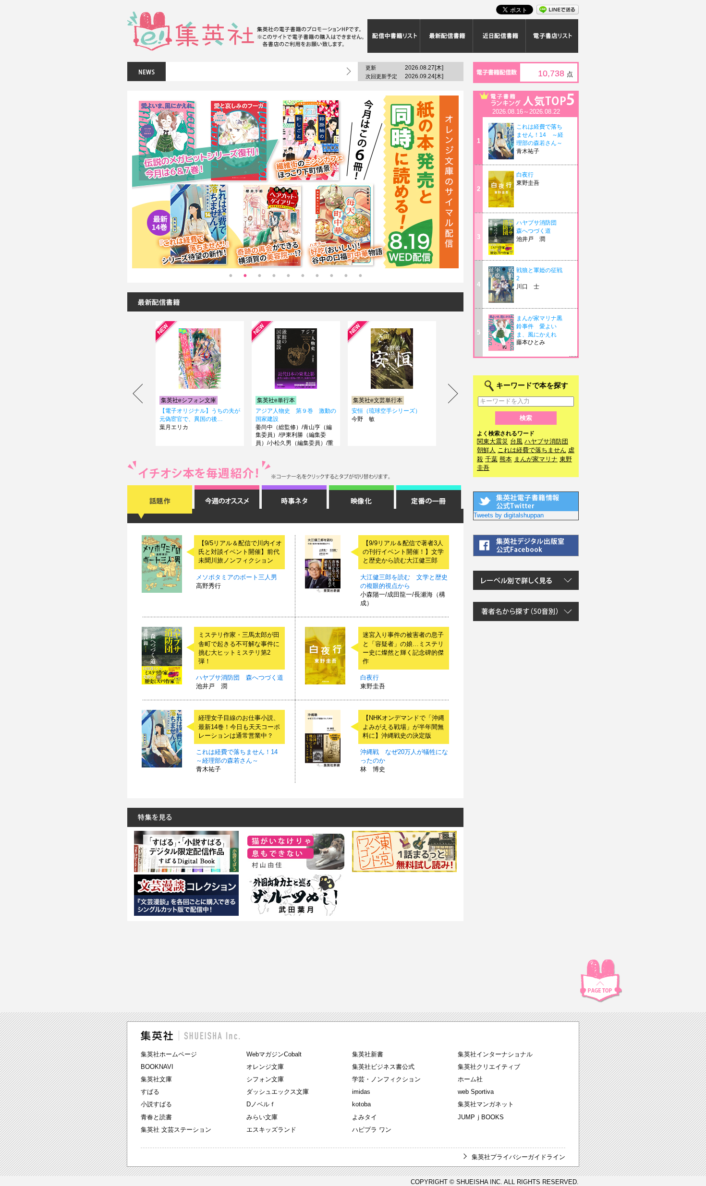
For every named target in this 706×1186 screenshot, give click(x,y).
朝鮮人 (486, 450)
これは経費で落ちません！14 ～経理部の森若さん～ (539, 134)
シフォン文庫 (265, 1079)
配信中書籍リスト (393, 36)
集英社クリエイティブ (489, 1066)
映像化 (361, 502)
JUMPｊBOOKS (481, 1117)
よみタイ (364, 1117)
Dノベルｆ (261, 1104)
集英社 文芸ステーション (176, 1129)
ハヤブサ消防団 (546, 441)
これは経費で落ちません (532, 450)
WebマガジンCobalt (274, 1054)
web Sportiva (476, 1091)
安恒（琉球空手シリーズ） (386, 410)
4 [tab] (274, 275)
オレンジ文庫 (265, 1066)
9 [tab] (346, 275)
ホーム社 (470, 1079)
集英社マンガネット (486, 1104)
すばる (150, 1091)
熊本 (505, 459)
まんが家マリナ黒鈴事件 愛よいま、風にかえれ (539, 326)
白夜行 (369, 677)
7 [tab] (317, 275)
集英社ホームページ (169, 1054)
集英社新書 (367, 1054)
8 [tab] (331, 275)
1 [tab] (230, 275)
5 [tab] (288, 275)
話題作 (159, 502)
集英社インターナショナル (495, 1054)
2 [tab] (245, 275)
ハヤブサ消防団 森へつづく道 (239, 677)
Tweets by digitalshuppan (509, 515)
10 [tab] (360, 275)
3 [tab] (259, 275)
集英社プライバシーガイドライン (518, 1157)
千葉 (491, 459)
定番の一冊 (428, 502)
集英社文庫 (156, 1079)
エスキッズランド (271, 1129)
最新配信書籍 (446, 36)
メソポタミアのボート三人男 (236, 577)
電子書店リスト (552, 36)
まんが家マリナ (536, 459)
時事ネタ (294, 502)
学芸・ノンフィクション (386, 1079)
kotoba (361, 1104)
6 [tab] (302, 275)
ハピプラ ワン (371, 1129)
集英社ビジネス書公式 (383, 1066)
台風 (516, 441)
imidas (361, 1091)
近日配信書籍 (499, 36)
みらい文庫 (262, 1117)
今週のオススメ (227, 502)
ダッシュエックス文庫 (277, 1091)
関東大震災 (492, 441)
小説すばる (156, 1104)
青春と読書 (156, 1117)
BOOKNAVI (157, 1066)
